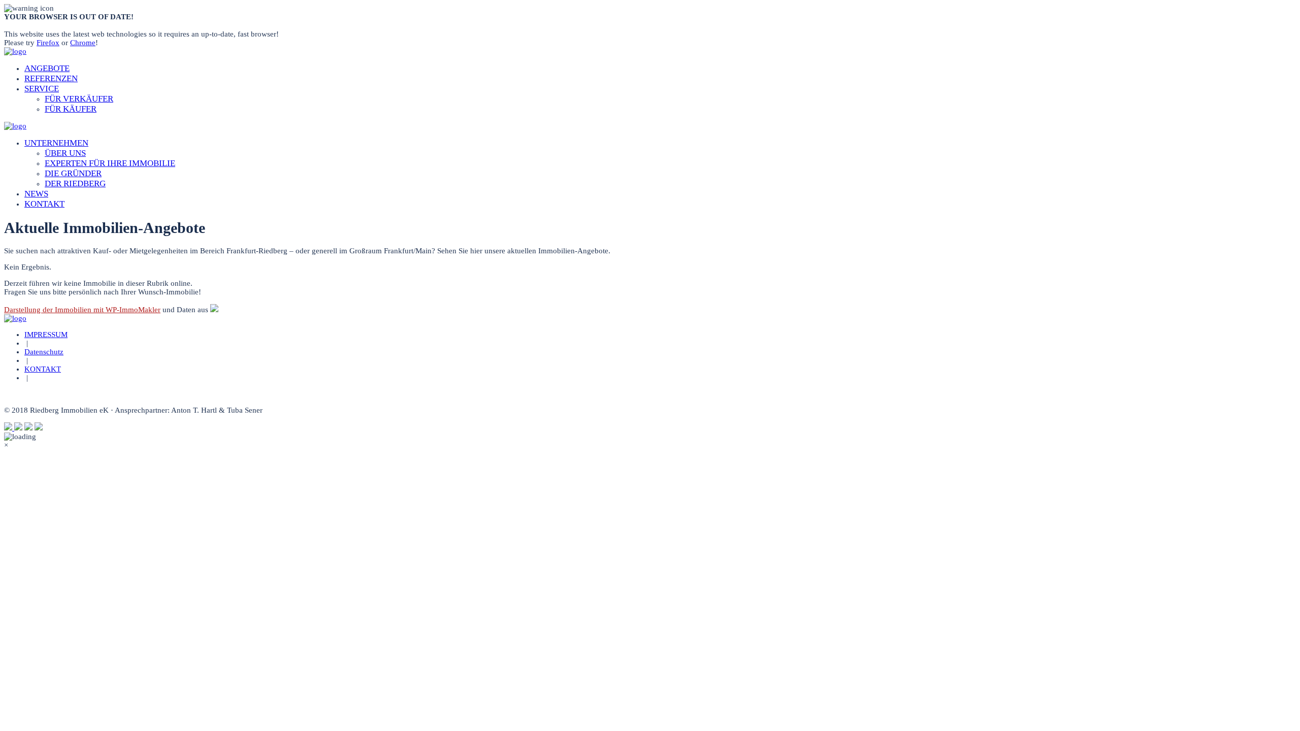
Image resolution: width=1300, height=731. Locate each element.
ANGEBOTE (47, 68)
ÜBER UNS (65, 153)
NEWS (36, 193)
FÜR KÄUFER (70, 109)
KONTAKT (44, 204)
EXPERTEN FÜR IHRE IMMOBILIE (110, 163)
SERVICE (41, 88)
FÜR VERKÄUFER (79, 99)
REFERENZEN (51, 78)
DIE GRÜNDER (73, 173)
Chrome (82, 43)
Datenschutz (43, 352)
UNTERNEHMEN (56, 143)
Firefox (48, 43)
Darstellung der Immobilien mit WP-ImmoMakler (82, 310)
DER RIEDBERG (75, 183)
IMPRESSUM (46, 334)
